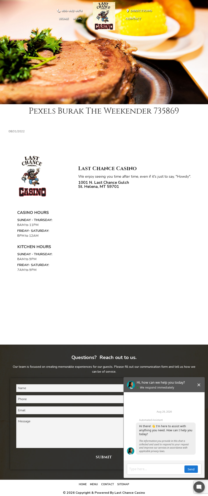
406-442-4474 (71, 11)
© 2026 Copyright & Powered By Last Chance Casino (104, 493)
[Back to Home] (104, 16)
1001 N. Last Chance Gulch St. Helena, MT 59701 (103, 184)
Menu (77, 19)
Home (64, 19)
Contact (133, 19)
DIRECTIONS (141, 11)
